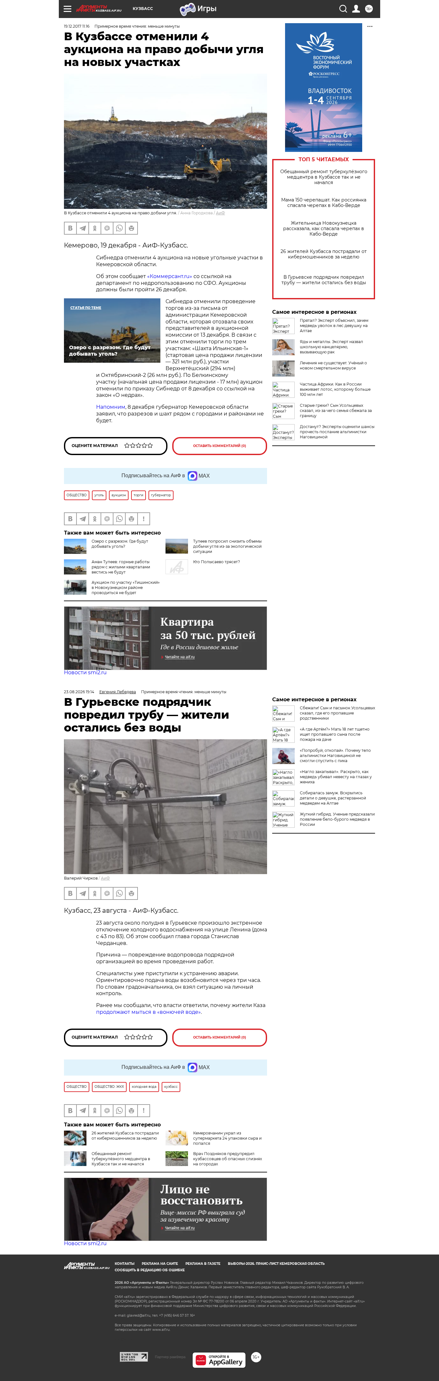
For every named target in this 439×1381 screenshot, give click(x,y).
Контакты (124, 1264)
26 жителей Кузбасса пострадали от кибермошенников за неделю (324, 254)
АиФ (220, 212)
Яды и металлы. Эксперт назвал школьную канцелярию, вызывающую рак (331, 346)
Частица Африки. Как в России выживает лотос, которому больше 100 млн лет (335, 389)
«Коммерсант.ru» (169, 276)
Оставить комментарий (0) (219, 446)
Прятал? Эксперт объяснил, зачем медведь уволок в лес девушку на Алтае (334, 325)
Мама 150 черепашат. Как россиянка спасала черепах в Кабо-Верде (323, 202)
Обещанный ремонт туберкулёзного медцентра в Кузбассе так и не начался (323, 177)
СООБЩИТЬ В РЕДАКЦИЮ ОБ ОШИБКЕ (150, 1270)
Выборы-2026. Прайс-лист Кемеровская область (276, 1264)
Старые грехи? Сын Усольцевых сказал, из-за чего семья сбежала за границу (336, 410)
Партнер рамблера (170, 1357)
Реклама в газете (202, 1264)
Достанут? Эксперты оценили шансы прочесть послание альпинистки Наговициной (337, 431)
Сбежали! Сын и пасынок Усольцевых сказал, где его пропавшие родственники (337, 713)
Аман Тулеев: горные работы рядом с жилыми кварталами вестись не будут (121, 566)
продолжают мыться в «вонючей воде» (148, 1012)
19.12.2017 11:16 (76, 26)
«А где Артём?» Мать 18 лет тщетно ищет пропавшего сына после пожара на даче (335, 734)
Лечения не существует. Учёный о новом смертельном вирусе (333, 365)
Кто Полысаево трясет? (216, 561)
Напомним (110, 407)
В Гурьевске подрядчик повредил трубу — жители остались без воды (324, 280)
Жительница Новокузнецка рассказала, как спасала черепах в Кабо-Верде (323, 228)
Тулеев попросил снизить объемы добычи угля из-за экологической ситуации (227, 546)
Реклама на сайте (160, 1264)
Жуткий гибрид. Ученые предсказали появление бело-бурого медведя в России (337, 819)
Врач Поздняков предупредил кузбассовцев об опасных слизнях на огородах (227, 1158)
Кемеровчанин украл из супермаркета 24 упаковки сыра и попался (227, 1138)
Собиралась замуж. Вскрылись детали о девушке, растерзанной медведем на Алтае (333, 798)
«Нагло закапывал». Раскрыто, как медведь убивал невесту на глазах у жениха (336, 776)
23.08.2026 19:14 (79, 691)
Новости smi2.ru (85, 672)
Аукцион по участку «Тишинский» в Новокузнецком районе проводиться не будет (126, 587)
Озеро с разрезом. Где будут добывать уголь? (120, 544)
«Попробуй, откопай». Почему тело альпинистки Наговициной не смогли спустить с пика (335, 755)
